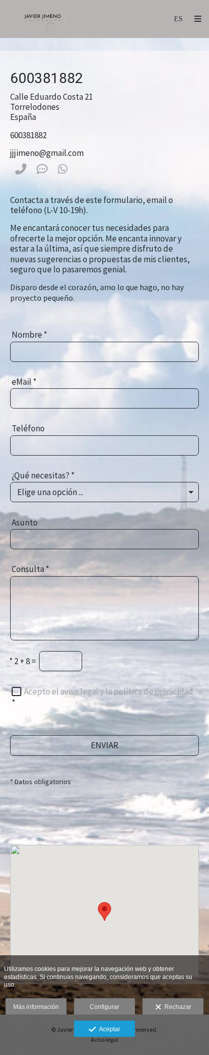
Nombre (29, 334)
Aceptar (108, 1029)
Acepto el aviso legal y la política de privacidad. (109, 691)
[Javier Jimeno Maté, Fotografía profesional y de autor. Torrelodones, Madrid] (42, 19)
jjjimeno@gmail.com (47, 152)
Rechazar (176, 1006)
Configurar (104, 1006)
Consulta (30, 569)
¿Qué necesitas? (43, 475)
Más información (36, 1006)
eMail (24, 381)
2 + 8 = (22, 661)
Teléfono (28, 428)
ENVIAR (104, 745)
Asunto (25, 522)
